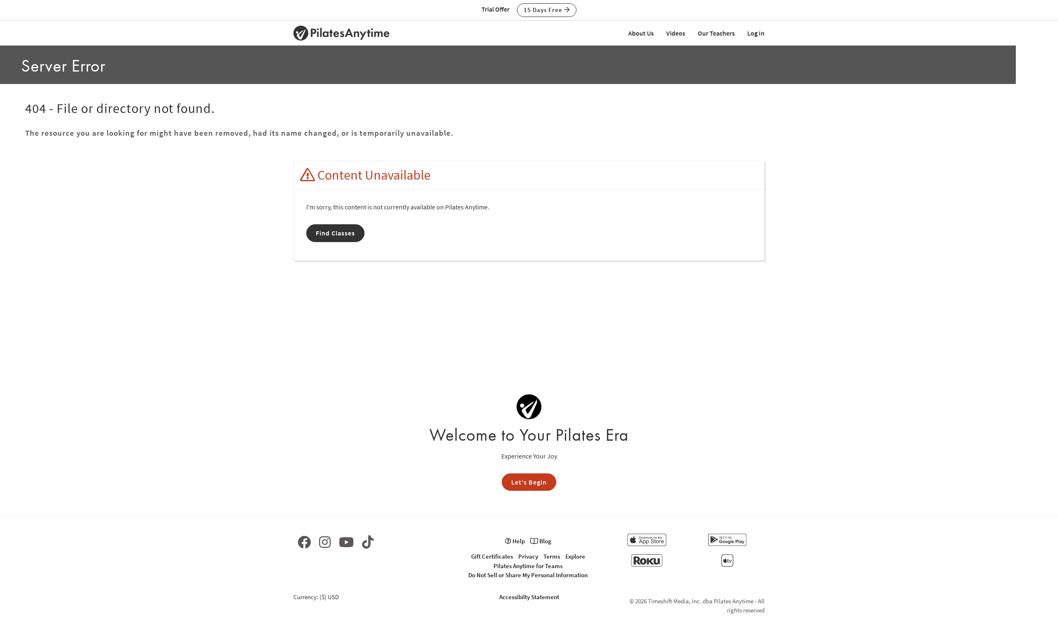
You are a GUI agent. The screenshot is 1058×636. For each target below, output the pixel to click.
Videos (675, 33)
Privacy (528, 556)
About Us (641, 33)
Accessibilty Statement (529, 597)
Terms (551, 556)
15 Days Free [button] (544, 10)
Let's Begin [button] (529, 482)
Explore (575, 556)
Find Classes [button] (335, 233)
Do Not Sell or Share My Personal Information (528, 575)
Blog (544, 541)
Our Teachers (716, 33)
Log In (756, 33)
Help (518, 541)
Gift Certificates (492, 556)
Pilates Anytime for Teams (527, 566)
